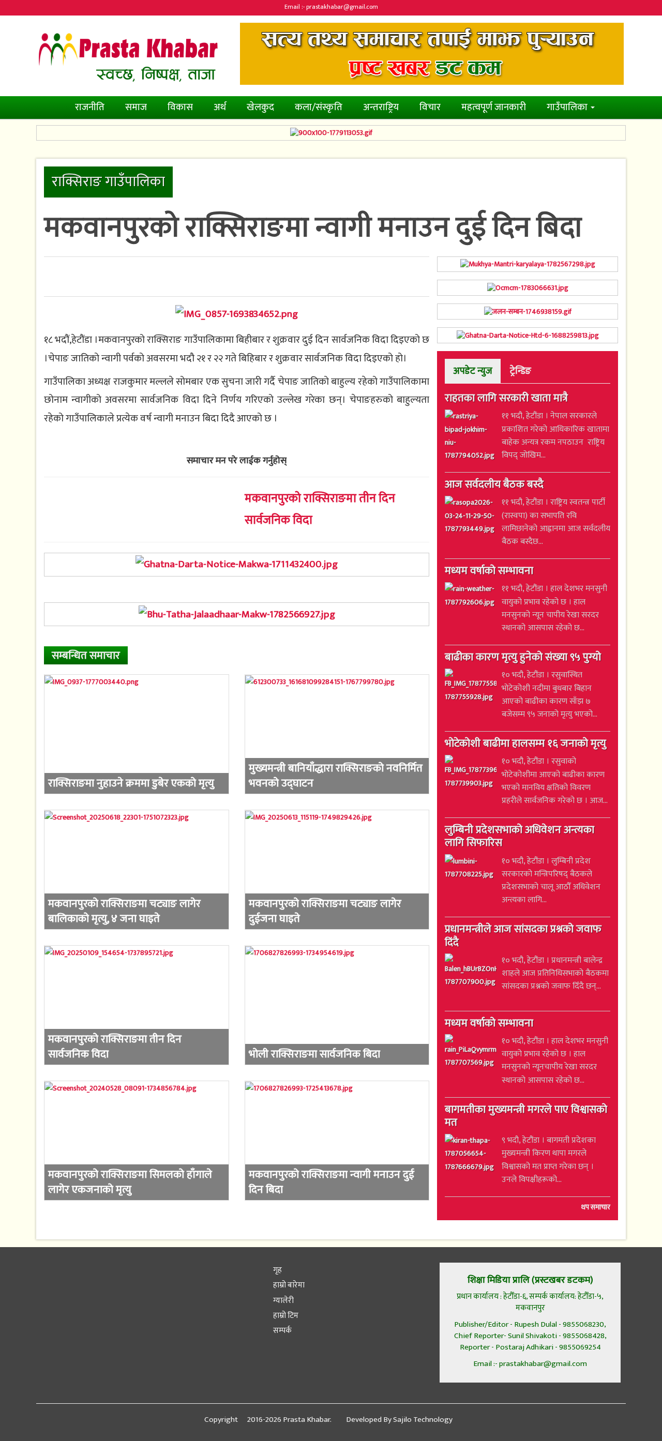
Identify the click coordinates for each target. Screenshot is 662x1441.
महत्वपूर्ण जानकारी (493, 107)
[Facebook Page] (46, 1276)
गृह (277, 1270)
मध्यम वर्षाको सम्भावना (489, 572)
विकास (180, 107)
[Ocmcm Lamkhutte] (527, 288)
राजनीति (89, 107)
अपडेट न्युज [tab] (472, 371)
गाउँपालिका (568, 107)
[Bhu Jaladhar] (236, 614)
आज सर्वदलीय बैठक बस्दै (494, 485)
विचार (430, 107)
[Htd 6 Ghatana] (527, 335)
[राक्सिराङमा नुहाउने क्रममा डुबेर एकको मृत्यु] (136, 734)
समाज (136, 107)
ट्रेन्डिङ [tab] (520, 371)
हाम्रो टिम (285, 1315)
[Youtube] (120, 1276)
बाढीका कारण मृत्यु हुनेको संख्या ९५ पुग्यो (523, 658)
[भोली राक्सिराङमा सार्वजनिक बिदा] (337, 1005)
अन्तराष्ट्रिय (381, 107)
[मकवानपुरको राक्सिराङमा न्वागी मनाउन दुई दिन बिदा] (236, 314)
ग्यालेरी (283, 1300)
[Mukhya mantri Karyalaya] (527, 264)
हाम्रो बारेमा (288, 1285)
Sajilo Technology (423, 1419)
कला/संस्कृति (318, 107)
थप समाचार (595, 1207)
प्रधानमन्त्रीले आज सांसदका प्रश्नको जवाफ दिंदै (523, 936)
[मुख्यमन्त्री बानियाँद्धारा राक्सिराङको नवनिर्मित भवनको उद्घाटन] (337, 734)
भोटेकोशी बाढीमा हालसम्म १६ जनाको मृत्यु (525, 744)
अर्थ (220, 107)
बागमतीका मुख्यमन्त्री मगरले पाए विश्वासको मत (526, 1116)
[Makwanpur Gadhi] (236, 565)
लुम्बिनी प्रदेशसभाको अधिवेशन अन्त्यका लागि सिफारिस (519, 837)
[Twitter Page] (72, 1276)
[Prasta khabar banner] (432, 54)
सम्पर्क (282, 1330)
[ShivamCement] (331, 133)
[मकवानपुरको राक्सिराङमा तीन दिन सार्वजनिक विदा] (136, 1005)
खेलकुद (260, 107)
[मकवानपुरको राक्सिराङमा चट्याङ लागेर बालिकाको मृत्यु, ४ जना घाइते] (136, 869)
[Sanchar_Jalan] (527, 312)
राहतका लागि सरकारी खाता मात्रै (506, 399)
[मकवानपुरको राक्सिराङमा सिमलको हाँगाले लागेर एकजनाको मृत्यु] (136, 1140)
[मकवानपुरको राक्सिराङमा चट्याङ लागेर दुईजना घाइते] (337, 869)
